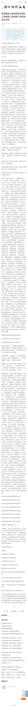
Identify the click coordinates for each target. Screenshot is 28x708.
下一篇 (22, 611)
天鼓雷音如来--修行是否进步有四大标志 (11, 657)
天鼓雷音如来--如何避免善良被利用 (10, 631)
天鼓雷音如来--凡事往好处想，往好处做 (11, 643)
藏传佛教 (16, 23)
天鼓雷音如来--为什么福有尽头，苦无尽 (11, 638)
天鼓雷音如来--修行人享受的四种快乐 (11, 640)
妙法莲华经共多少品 (6, 623)
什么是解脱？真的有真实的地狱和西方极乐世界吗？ (14, 660)
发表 (23, 699)
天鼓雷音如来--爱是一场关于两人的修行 (11, 652)
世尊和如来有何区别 (6, 626)
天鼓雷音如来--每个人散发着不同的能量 (11, 648)
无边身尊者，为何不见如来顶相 (9, 669)
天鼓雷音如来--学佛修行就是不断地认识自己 (12, 634)
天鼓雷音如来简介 (6, 655)
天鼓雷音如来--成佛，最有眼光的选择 (11, 646)
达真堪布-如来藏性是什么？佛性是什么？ (11, 667)
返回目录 (14, 611)
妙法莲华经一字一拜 (6, 663)
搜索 (25, 2)
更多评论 (14, 705)
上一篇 (6, 611)
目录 (20, 2)
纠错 (3, 25)
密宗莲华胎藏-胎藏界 (6, 628)
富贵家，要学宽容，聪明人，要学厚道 (11, 677)
